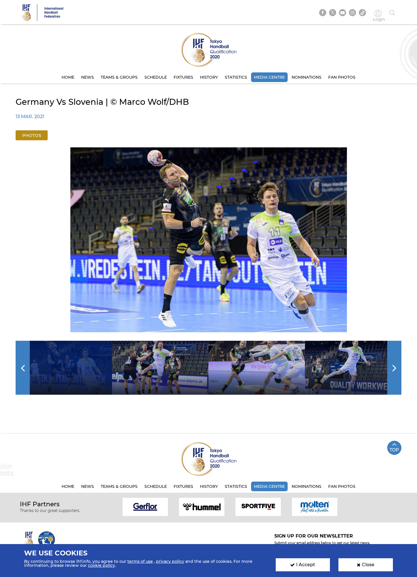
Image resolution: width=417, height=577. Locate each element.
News (87, 77)
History (209, 77)
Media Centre (269, 77)
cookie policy (101, 565)
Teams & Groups (119, 77)
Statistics (236, 77)
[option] (208, 239)
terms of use (140, 561)
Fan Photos (341, 77)
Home (68, 77)
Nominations (306, 77)
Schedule (155, 77)
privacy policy (170, 561)
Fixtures (183, 77)
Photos (31, 135)
